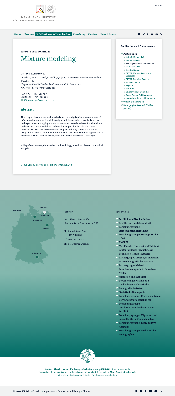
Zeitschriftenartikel (135, 57)
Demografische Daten (131, 288)
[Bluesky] (143, 34)
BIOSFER (123, 242)
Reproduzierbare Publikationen (140, 98)
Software (130, 89)
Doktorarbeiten (133, 67)
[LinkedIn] (139, 34)
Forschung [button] (79, 34)
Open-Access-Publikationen (139, 95)
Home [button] (17, 34)
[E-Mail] (156, 34)
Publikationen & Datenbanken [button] (53, 34)
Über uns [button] (29, 34)
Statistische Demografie (132, 292)
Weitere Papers (133, 82)
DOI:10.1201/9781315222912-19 (38, 100)
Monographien (133, 60)
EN (156, 6)
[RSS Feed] (160, 34)
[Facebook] (147, 34)
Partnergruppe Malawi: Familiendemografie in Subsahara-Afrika (138, 269)
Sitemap (87, 391)
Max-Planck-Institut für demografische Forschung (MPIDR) (78, 369)
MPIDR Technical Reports (137, 79)
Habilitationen (133, 70)
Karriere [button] (92, 34)
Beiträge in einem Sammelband (140, 63)
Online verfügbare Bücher (137, 92)
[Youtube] (151, 34)
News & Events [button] (108, 34)
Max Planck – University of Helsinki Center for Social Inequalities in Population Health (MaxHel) (139, 250)
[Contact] (154, 391)
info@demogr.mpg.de (78, 244)
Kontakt (36, 391)
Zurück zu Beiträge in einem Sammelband (48, 165)
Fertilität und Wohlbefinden (134, 219)
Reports (129, 85)
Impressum (49, 391)
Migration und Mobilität (132, 276)
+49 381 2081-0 (76, 239)
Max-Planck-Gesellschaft (123, 372)
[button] (152, 5)
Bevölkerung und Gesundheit (135, 223)
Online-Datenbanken (133, 101)
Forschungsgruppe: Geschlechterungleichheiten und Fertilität (136, 307)
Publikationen (130, 54)
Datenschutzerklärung (69, 391)
